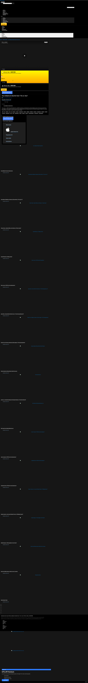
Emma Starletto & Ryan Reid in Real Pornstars (9, 371)
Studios (4, 11)
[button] (37, 6)
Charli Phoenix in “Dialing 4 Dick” (6, 256)
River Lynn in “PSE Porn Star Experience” (8, 285)
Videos (4, 10)
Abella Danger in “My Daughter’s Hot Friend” (9, 542)
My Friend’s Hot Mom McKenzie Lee (7, 428)
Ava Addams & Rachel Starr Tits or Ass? (14, 39)
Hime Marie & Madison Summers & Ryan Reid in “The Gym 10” (12, 199)
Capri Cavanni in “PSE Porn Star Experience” (8, 457)
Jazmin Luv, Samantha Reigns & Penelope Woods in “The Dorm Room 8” (13, 399)
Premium (4, 14)
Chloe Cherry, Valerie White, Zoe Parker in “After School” (11, 228)
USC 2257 (4, 622)
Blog (3, 623)
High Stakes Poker (4, 600)
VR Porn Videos (5, 39)
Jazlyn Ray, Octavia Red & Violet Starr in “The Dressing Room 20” (12, 313)
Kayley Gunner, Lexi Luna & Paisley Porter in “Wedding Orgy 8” (12, 514)
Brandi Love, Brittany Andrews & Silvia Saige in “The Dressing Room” (13, 342)
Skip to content (2, 0)
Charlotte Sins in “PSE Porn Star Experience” (8, 485)
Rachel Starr (10, 105)
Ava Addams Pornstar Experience (7, 170)
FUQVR (3, 2)
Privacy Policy (5, 621)
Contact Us (4, 627)
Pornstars (5, 12)
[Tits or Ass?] (24, 55)
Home (1, 39)
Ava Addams (6, 105)
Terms (3, 620)
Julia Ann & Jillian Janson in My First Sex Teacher (9, 571)
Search (2, 3)
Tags (4, 19)
